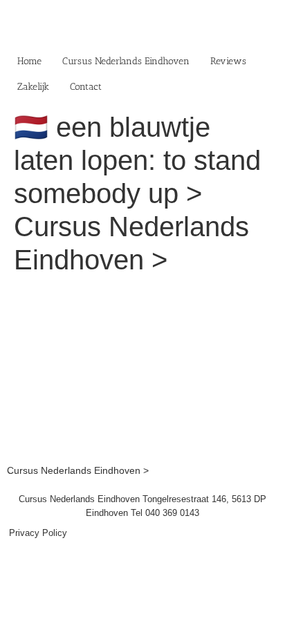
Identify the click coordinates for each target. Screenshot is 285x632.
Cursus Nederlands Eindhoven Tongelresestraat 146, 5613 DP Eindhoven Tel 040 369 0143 (142, 506)
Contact (86, 87)
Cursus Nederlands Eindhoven (126, 61)
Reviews (228, 61)
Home (29, 61)
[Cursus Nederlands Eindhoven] (142, 294)
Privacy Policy (38, 533)
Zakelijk (33, 87)
